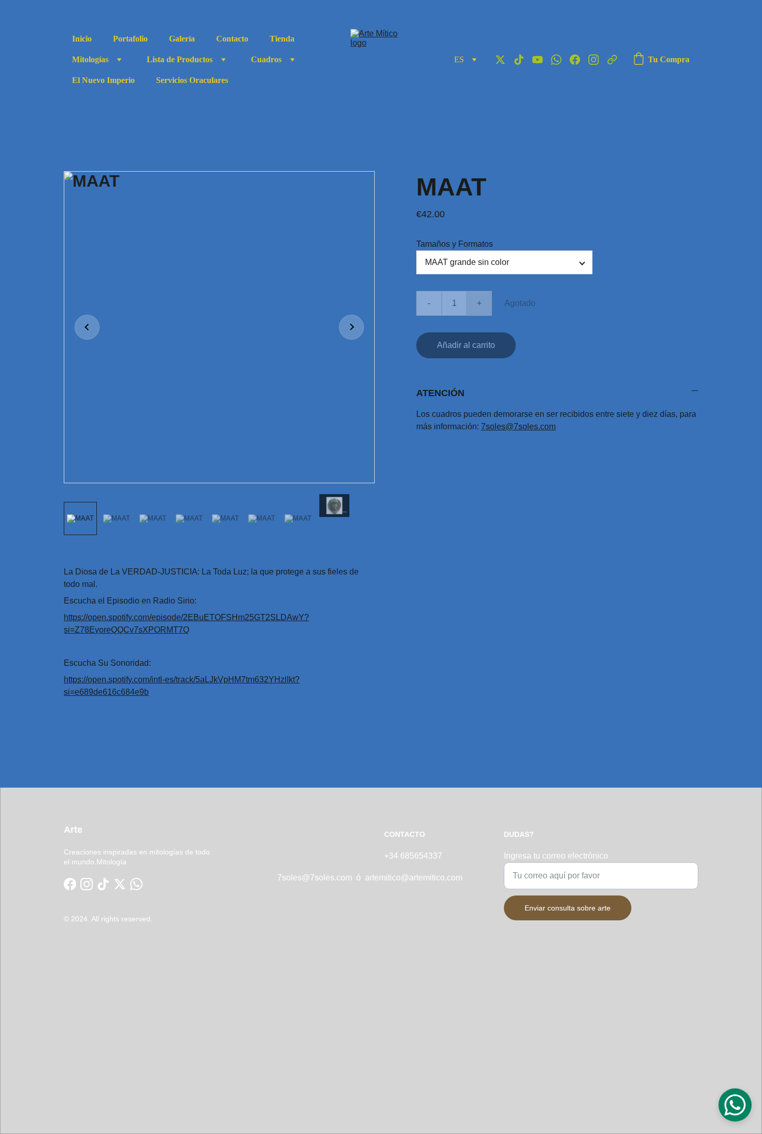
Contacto (232, 38)
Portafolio (130, 38)
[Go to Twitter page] (504, 59)
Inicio (82, 38)
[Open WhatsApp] (735, 1105)
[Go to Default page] (612, 59)
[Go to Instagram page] (597, 59)
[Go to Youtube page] (541, 59)
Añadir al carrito (466, 345)
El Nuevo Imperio (103, 80)
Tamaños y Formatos (454, 244)
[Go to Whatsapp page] (560, 59)
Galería (182, 38)
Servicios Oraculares (192, 80)
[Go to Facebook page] (579, 59)
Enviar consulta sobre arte (568, 908)
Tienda (282, 38)
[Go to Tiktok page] (523, 59)
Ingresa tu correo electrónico (556, 855)
